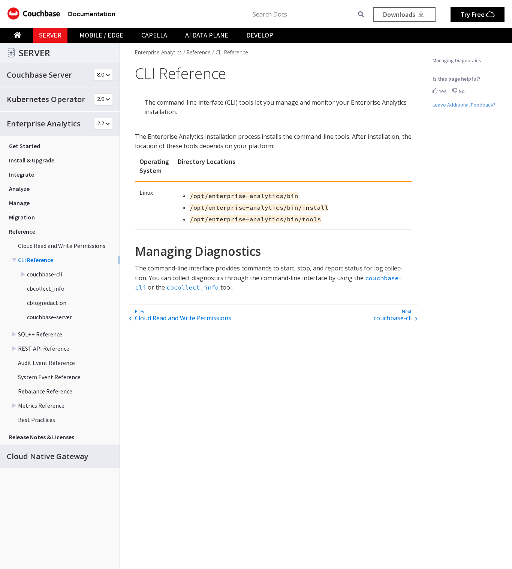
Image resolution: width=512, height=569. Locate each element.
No (461, 91)
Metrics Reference (41, 405)
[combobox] (305, 14)
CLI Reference (35, 260)
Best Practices (36, 419)
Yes (442, 91)
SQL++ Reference (40, 334)
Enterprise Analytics (158, 52)
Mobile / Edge (101, 35)
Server (50, 35)
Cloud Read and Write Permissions (61, 245)
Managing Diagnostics (457, 60)
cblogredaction (46, 302)
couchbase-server (49, 317)
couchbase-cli (44, 274)
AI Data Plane (206, 35)
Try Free (473, 14)
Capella (154, 35)
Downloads (400, 14)
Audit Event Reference (46, 362)
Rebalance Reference (45, 391)
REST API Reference (43, 348)
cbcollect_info (45, 288)
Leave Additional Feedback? (464, 104)
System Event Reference (49, 377)
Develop (259, 35)
